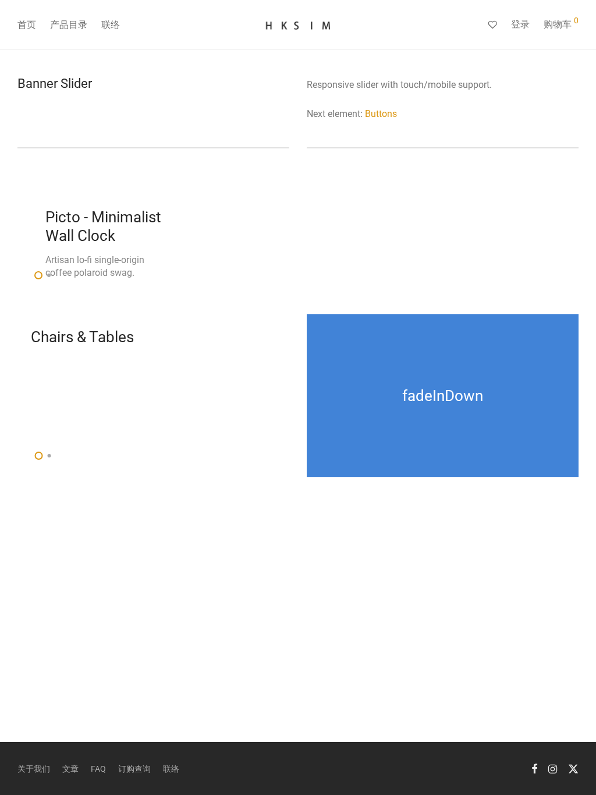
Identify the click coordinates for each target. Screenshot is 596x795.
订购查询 (134, 768)
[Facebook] (534, 768)
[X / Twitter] (573, 768)
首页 (26, 24)
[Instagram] (552, 768)
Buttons (381, 113)
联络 (110, 24)
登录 (520, 24)
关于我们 (33, 768)
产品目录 (68, 24)
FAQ (98, 768)
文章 (70, 768)
